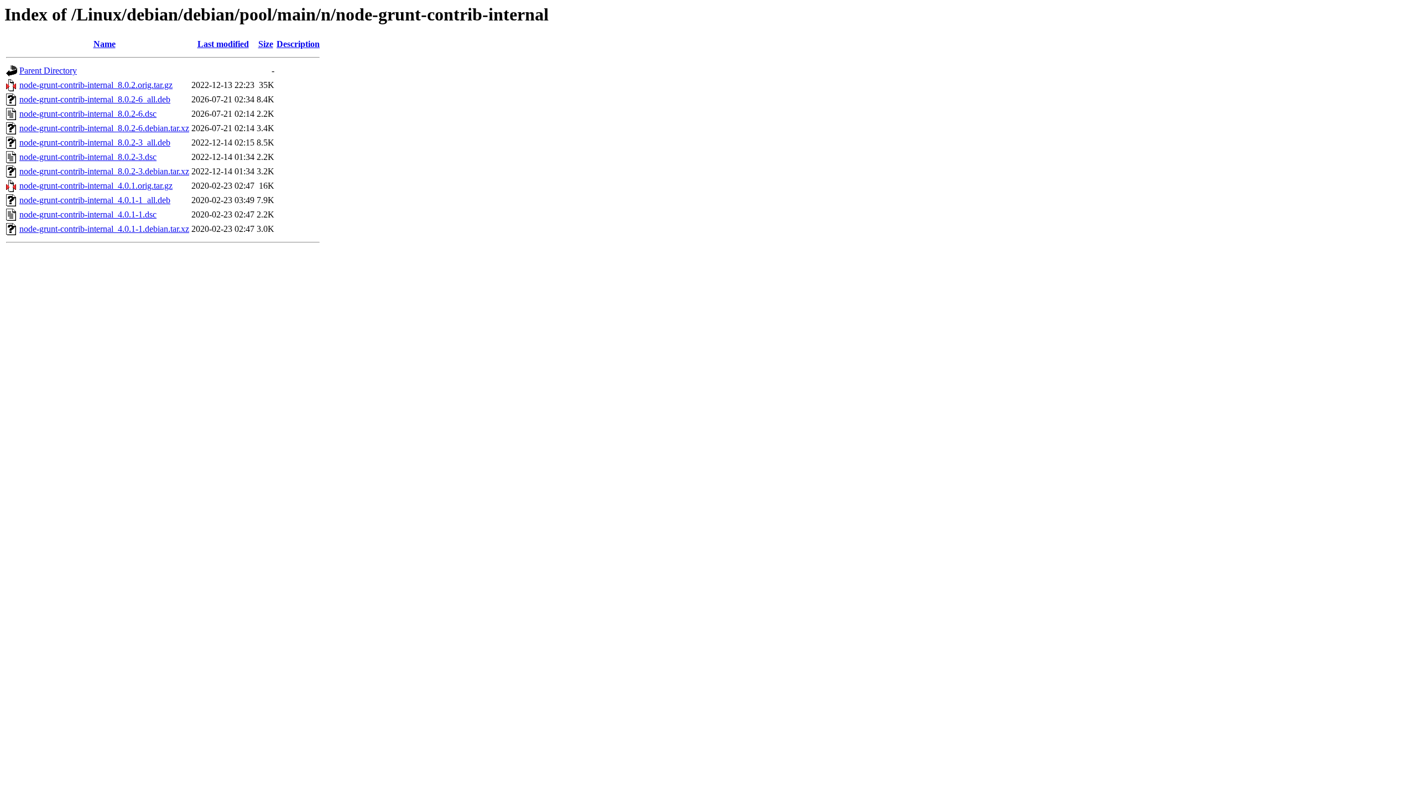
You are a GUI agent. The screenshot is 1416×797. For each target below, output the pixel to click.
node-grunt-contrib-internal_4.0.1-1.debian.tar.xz (104, 229)
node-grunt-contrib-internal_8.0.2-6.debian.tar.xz (104, 128)
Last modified (223, 44)
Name (104, 44)
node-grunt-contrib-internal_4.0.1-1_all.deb (94, 200)
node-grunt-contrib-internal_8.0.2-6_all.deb (94, 99)
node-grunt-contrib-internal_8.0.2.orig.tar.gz (96, 85)
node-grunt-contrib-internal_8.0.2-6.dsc (88, 113)
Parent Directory (48, 70)
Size (265, 44)
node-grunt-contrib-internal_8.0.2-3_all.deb (94, 142)
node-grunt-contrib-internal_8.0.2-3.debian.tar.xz (104, 171)
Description (298, 44)
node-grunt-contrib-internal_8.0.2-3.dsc (88, 157)
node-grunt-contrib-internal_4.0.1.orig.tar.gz (96, 185)
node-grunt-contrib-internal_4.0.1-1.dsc (88, 214)
